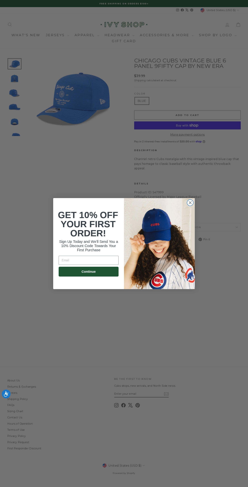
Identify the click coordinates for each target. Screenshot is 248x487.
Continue (89, 271)
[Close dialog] (190, 203)
